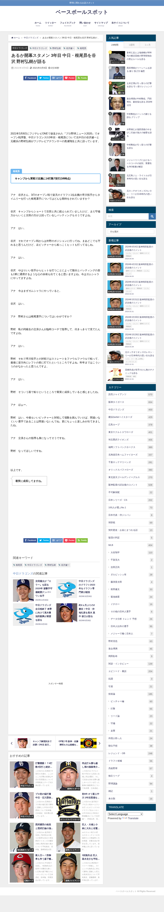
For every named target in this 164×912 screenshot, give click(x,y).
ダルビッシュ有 (131, 574)
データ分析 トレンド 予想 (131, 619)
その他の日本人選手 (131, 611)
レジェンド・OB (130, 753)
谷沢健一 (70, 48)
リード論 (131, 716)
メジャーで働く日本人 (131, 633)
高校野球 (130, 768)
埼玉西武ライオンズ (130, 439)
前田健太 (131, 589)
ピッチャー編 (131, 701)
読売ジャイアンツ (130, 394)
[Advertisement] (56, 107)
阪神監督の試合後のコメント (130, 485)
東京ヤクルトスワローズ (130, 432)
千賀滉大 (131, 560)
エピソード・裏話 (130, 671)
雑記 (130, 791)
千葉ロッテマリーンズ (130, 462)
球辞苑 (130, 522)
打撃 (131, 708)
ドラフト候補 (130, 761)
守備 (131, 723)
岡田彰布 (130, 656)
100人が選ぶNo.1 (130, 507)
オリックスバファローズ (130, 470)
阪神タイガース (130, 402)
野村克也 (130, 641)
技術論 (130, 694)
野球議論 (130, 783)
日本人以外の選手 (131, 626)
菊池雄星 (131, 597)
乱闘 (130, 679)
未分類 (130, 798)
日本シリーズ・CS (130, 500)
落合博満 (130, 648)
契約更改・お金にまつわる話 (130, 530)
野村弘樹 (56, 48)
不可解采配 (130, 492)
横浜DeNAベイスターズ (130, 417)
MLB (130, 545)
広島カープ (130, 424)
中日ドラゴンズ (19, 48)
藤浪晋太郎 (131, 582)
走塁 (131, 731)
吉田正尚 (131, 567)
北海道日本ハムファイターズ (130, 455)
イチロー (131, 604)
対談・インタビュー (130, 664)
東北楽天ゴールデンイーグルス (130, 477)
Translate (133, 818)
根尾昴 (83, 48)
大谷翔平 (131, 552)
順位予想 (130, 746)
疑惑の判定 (130, 537)
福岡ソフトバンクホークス (130, 447)
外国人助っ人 (130, 738)
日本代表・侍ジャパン (130, 515)
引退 (130, 686)
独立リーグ (130, 776)
